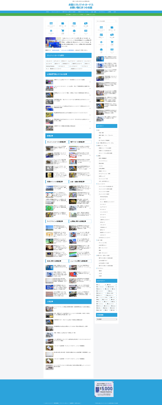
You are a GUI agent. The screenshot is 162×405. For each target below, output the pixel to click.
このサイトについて (49, 403)
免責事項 (71, 403)
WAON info (55, 50)
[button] (116, 21)
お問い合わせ (77, 403)
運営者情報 (56, 403)
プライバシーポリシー (64, 403)
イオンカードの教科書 (67, 50)
